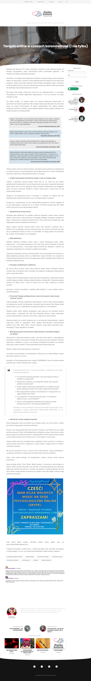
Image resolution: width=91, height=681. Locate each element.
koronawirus (30, 556)
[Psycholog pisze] (45, 14)
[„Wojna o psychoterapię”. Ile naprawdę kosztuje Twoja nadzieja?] (82, 99)
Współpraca (41, 1)
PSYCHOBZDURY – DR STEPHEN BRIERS (16, 629)
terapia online (46, 560)
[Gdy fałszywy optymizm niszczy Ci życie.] (82, 118)
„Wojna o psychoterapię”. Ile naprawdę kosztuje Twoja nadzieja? (73, 101)
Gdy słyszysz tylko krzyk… (11, 650)
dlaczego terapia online (14, 556)
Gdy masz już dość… (43, 650)
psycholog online (43, 556)
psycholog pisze (57, 556)
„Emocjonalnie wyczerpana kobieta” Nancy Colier (27, 651)
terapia (35, 560)
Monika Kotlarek (11, 617)
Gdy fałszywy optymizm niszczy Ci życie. (73, 119)
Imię (69, 75)
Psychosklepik (58, 650)
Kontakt (51, 1)
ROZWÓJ (45, 42)
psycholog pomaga (12, 560)
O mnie (60, 1)
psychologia (26, 560)
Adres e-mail (70, 70)
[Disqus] (35, 583)
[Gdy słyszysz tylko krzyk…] (82, 109)
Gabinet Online (29, 1)
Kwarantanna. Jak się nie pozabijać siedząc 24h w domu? (55, 630)
